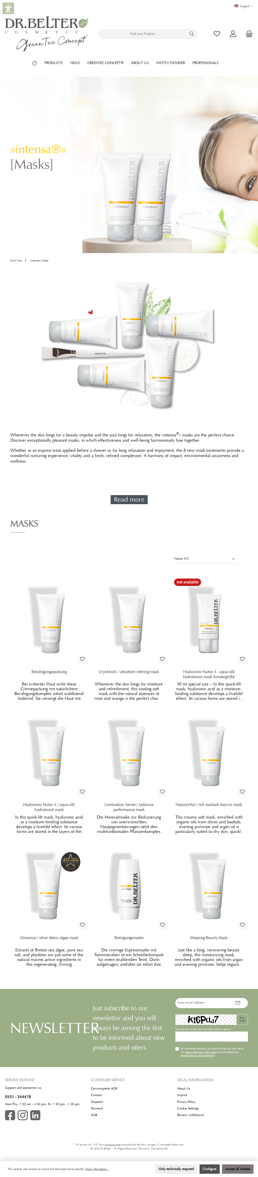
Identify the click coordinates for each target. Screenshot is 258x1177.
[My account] (233, 34)
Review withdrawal (190, 1115)
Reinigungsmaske (129, 937)
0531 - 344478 (18, 1096)
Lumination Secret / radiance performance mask (129, 807)
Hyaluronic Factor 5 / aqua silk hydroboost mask (49, 807)
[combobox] (142, 34)
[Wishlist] (217, 34)
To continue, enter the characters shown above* (203, 1029)
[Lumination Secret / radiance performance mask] (128, 753)
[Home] (38, 62)
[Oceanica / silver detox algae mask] (49, 886)
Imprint (182, 1095)
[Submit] (238, 1003)
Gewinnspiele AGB (104, 1089)
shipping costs (113, 1144)
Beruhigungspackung (49, 671)
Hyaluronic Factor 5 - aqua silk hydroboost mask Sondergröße (209, 674)
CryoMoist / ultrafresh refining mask (129, 671)
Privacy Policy (186, 1102)
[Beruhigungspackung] (49, 620)
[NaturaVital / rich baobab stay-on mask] (209, 753)
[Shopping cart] (247, 34)
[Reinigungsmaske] (128, 886)
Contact (96, 1095)
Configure (209, 1169)
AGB (94, 1115)
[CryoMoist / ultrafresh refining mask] (128, 620)
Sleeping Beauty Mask (209, 937)
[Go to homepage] (46, 33)
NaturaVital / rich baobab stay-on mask (209, 804)
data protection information (201, 1052)
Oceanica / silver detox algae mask (49, 937)
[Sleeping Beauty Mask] (209, 886)
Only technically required (176, 1169)
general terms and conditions (198, 1055)
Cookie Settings (188, 1108)
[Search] (192, 34)
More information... (97, 1169)
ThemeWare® (159, 1148)
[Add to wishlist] (82, 660)
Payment (97, 1108)
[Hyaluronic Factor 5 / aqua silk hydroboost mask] (49, 753)
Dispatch (97, 1102)
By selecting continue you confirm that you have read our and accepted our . (212, 1052)
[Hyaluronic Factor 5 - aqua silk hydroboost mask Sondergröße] (209, 620)
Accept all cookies (237, 1169)
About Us (183, 1089)
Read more (129, 499)
